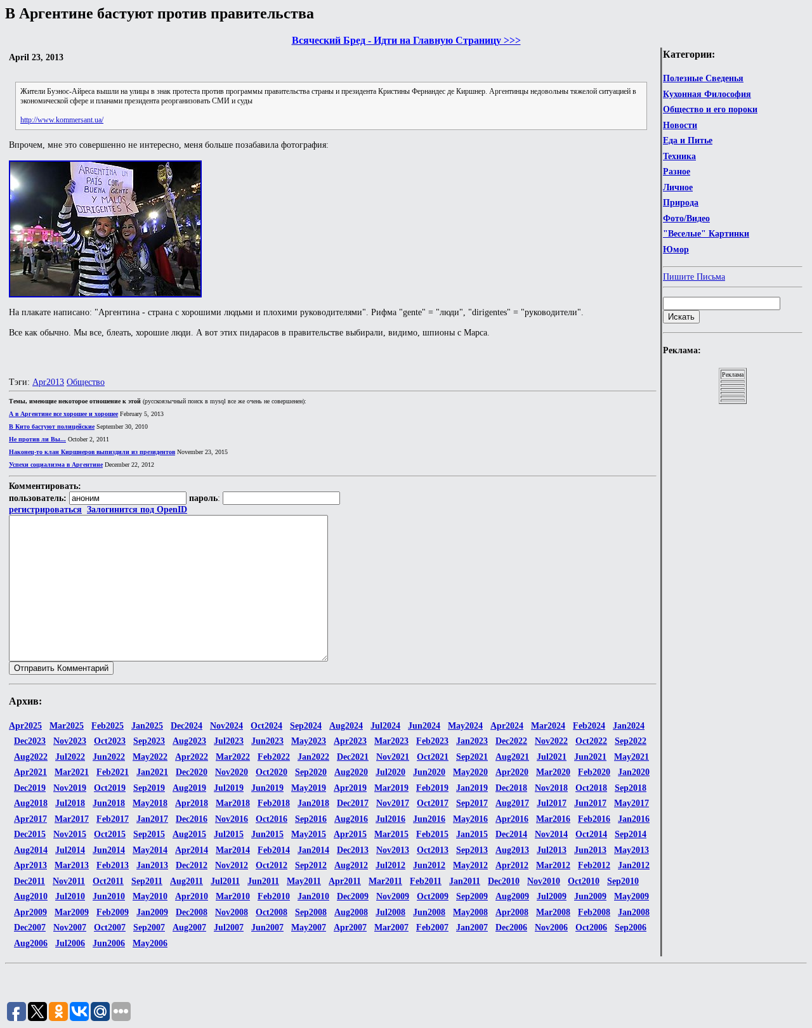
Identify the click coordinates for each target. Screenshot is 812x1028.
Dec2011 (29, 881)
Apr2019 (350, 788)
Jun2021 (590, 757)
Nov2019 (69, 788)
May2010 (150, 896)
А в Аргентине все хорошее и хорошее (63, 413)
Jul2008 (390, 912)
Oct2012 (271, 865)
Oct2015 (110, 834)
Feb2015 (432, 834)
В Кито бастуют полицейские (52, 426)
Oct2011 (108, 881)
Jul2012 (390, 865)
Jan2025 (147, 726)
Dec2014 (511, 834)
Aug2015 (189, 834)
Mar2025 (66, 726)
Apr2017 (30, 819)
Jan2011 (464, 881)
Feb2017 (112, 819)
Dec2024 (186, 726)
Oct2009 (433, 896)
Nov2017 (392, 803)
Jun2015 (267, 834)
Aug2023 (189, 741)
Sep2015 (149, 834)
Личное (678, 187)
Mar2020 (553, 772)
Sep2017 (472, 803)
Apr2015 (350, 834)
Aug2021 (512, 757)
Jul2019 (229, 788)
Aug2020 (351, 772)
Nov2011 (69, 881)
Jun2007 (267, 927)
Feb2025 (107, 726)
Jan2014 (313, 850)
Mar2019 (391, 788)
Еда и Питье (687, 140)
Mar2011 (385, 881)
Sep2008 (311, 912)
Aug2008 (351, 912)
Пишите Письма (694, 277)
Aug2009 (512, 896)
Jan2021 (152, 772)
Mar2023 (391, 741)
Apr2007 (350, 927)
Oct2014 (591, 834)
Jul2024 (385, 726)
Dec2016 (191, 819)
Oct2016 (271, 819)
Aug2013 (512, 850)
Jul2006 (70, 943)
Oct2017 (433, 803)
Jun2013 (590, 850)
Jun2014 (109, 850)
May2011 (304, 881)
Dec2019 (30, 788)
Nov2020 (231, 772)
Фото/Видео (686, 218)
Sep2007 (149, 927)
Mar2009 (72, 912)
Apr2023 (350, 741)
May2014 (150, 850)
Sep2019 (149, 788)
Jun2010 (109, 896)
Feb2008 (594, 912)
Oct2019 (110, 788)
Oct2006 (591, 927)
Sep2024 (306, 726)
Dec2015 (30, 834)
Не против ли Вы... (37, 439)
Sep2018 (630, 788)
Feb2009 (112, 912)
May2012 (470, 865)
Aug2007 (189, 927)
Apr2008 (511, 912)
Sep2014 (630, 834)
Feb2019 (432, 788)
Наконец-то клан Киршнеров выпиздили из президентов (92, 451)
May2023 (308, 741)
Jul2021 (551, 757)
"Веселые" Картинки (706, 233)
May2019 (308, 788)
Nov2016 (231, 819)
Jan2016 (634, 819)
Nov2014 (551, 834)
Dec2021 (353, 757)
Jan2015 (472, 834)
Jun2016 (429, 819)
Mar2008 (553, 912)
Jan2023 (472, 741)
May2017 (631, 803)
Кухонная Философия (707, 94)
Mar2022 (233, 757)
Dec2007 (30, 927)
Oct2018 (591, 788)
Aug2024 (346, 726)
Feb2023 (432, 741)
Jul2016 (390, 819)
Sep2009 (472, 896)
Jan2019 (472, 788)
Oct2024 (266, 726)
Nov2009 (392, 896)
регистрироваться (45, 509)
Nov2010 (543, 881)
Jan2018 (313, 803)
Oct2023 (110, 741)
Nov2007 (69, 927)
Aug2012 (351, 865)
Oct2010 (583, 881)
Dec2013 (353, 850)
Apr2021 (30, 772)
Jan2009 (152, 912)
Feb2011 (426, 881)
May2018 (150, 803)
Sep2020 (311, 772)
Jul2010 (70, 896)
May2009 (631, 896)
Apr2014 (191, 850)
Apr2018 (191, 803)
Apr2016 (511, 819)
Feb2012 (594, 865)
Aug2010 (31, 896)
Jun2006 (109, 943)
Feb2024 (589, 726)
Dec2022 (511, 741)
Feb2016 (594, 819)
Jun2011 (263, 881)
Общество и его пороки (710, 109)
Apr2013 (48, 382)
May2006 (150, 943)
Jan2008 (634, 912)
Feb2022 (274, 757)
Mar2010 (233, 896)
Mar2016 (553, 819)
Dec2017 (353, 803)
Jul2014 (70, 850)
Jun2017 (590, 803)
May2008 (470, 912)
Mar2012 (553, 865)
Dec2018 (511, 788)
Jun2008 (429, 912)
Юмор (676, 249)
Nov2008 (231, 912)
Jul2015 (229, 834)
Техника (679, 156)
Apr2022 (191, 757)
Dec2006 (511, 927)
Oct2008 (271, 912)
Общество (86, 382)
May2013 (631, 850)
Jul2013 (551, 850)
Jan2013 (152, 865)
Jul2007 (229, 927)
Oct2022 (591, 741)
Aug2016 (351, 819)
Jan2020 (634, 772)
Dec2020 (191, 772)
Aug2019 (189, 788)
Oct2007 (110, 927)
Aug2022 (31, 757)
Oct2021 (433, 757)
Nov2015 (69, 834)
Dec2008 (191, 912)
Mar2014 (233, 850)
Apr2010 (191, 896)
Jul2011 (225, 881)
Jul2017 (551, 803)
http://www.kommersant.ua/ (61, 119)
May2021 (631, 757)
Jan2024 (629, 726)
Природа (680, 202)
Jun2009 (590, 896)
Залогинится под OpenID (137, 509)
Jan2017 (152, 819)
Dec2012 (191, 865)
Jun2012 (429, 865)
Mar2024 (548, 726)
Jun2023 (267, 741)
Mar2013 (72, 865)
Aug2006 (31, 943)
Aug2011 (186, 881)
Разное (676, 171)
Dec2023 (30, 741)
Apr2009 (30, 912)
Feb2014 (274, 850)
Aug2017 (512, 803)
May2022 (150, 757)
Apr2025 (25, 726)
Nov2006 (551, 927)
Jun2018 (109, 803)
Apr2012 (511, 865)
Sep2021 (472, 757)
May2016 (470, 819)
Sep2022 (630, 741)
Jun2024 (424, 726)
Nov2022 (551, 741)
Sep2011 (146, 881)
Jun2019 (267, 788)
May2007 (308, 927)
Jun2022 (109, 757)
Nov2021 (392, 757)
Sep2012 (311, 865)
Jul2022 (70, 757)
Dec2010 (504, 881)
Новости (680, 125)
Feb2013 (112, 865)
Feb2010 (274, 896)
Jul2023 (229, 741)
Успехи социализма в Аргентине (56, 464)
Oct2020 (271, 772)
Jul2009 (551, 896)
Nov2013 (392, 850)
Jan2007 (472, 927)
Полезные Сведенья (703, 78)
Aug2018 (31, 803)
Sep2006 (630, 927)
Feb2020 (594, 772)
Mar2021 (72, 772)
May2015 (308, 834)
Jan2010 (313, 896)
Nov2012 (231, 865)
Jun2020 (429, 772)
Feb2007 (432, 927)
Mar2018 (233, 803)
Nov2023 (69, 741)
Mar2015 (391, 834)
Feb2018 (274, 803)
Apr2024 (506, 726)
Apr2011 (345, 881)
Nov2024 (226, 726)
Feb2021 (112, 772)
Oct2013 (433, 850)
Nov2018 (551, 788)
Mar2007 (391, 927)
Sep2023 (149, 741)
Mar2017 (72, 819)
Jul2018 (70, 803)
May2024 (465, 726)
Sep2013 (472, 850)
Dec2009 (353, 896)
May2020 (470, 772)
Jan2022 (313, 757)
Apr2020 (511, 772)
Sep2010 (623, 881)
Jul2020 (390, 772)
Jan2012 (634, 865)
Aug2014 (31, 850)
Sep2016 (311, 819)
